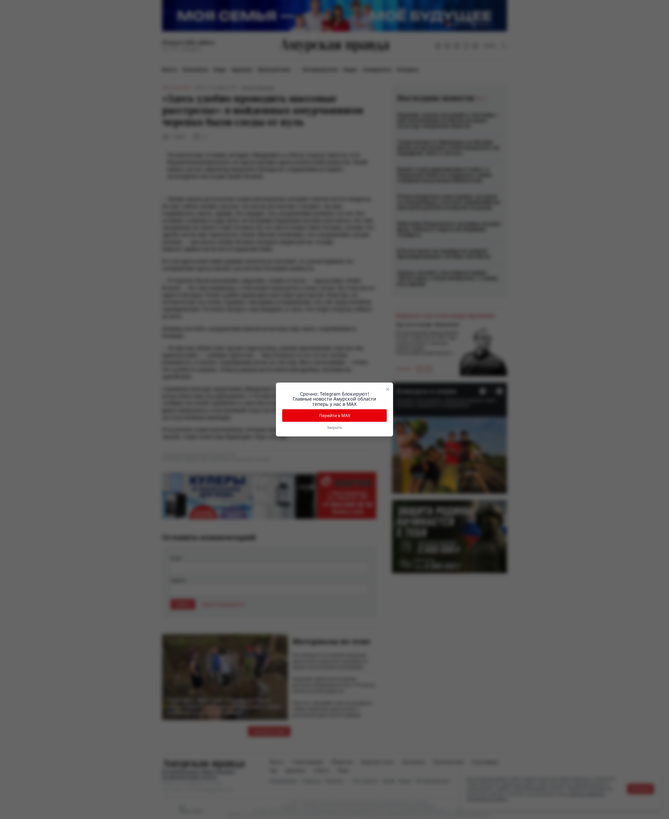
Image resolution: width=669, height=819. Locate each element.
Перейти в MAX (334, 415)
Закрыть (334, 427)
